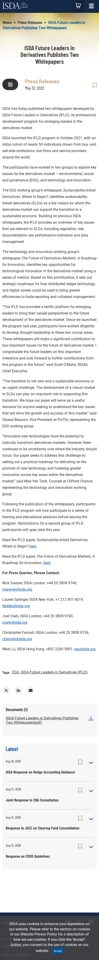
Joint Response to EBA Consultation (32, 799)
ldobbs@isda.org (16, 606)
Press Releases (30, 22)
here (32, 546)
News (7, 22)
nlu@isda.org (85, 649)
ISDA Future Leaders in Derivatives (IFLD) (54, 672)
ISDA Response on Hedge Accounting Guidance (40, 771)
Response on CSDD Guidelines (28, 856)
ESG (15, 672)
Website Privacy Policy (38, 934)
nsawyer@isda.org (17, 589)
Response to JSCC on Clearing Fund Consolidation (42, 827)
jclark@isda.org (14, 622)
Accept (58, 951)
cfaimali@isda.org (17, 639)
